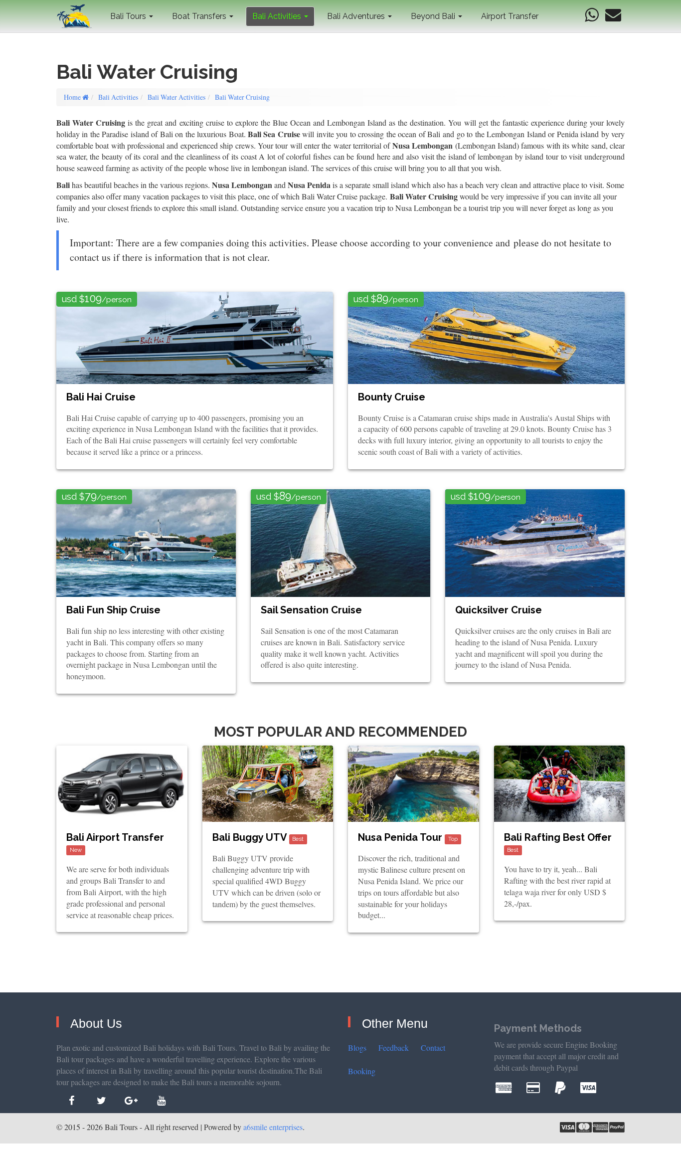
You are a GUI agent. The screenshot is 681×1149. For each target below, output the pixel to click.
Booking (361, 1071)
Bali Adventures (357, 16)
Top (453, 838)
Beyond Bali (434, 16)
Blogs (357, 1047)
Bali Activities (277, 16)
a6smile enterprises (273, 1127)
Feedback (393, 1047)
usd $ (97, 298)
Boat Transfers (200, 16)
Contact (433, 1047)
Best (298, 838)
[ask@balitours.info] (613, 15)
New (76, 849)
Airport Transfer (509, 16)
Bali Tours (129, 16)
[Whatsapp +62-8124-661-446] (591, 15)
